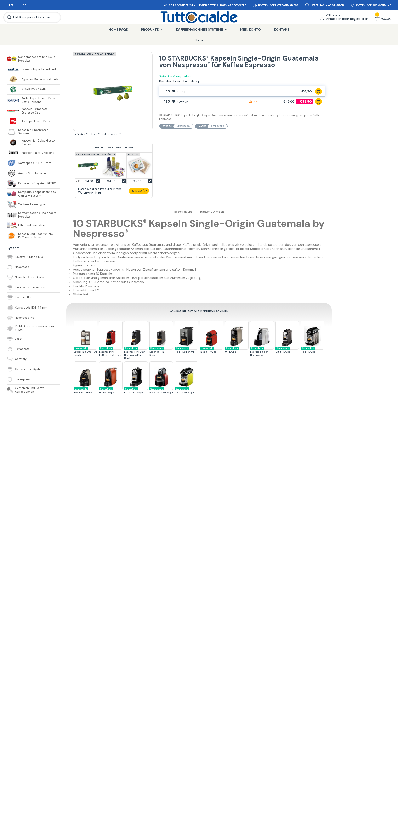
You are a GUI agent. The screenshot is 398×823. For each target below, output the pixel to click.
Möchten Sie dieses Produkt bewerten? (98, 134)
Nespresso (183, 126)
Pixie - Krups (308, 350)
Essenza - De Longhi (161, 390)
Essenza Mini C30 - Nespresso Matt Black (135, 353)
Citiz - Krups (282, 350)
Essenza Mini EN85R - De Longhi (110, 352)
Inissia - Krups (208, 350)
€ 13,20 (137, 191)
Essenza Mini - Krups (157, 352)
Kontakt (282, 29)
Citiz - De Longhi (133, 390)
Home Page (118, 29)
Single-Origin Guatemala (94, 54)
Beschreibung (183, 211)
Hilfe (10, 5)
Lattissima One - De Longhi (85, 352)
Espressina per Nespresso (259, 352)
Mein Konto (250, 29)
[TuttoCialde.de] (199, 17)
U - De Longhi (107, 390)
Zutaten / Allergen (212, 211)
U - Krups (231, 350)
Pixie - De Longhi (184, 350)
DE (25, 5)
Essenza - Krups (83, 390)
